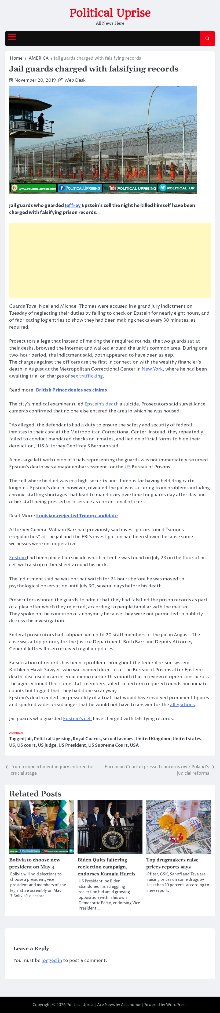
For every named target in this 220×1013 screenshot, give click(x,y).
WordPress (176, 1004)
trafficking (91, 376)
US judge (47, 745)
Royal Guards (87, 739)
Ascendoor (131, 1004)
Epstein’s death (102, 404)
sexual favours (118, 739)
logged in (52, 960)
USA (134, 745)
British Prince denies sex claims (71, 390)
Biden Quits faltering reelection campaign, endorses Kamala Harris (106, 867)
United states (187, 739)
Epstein (18, 558)
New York (152, 369)
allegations (182, 705)
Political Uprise (110, 12)
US (128, 467)
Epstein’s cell (77, 719)
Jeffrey (73, 205)
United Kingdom (152, 739)
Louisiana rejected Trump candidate (77, 516)
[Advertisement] (110, 260)
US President (72, 745)
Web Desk (75, 80)
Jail (28, 739)
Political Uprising (52, 739)
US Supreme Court (108, 745)
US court (26, 745)
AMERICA (16, 733)
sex (75, 376)
